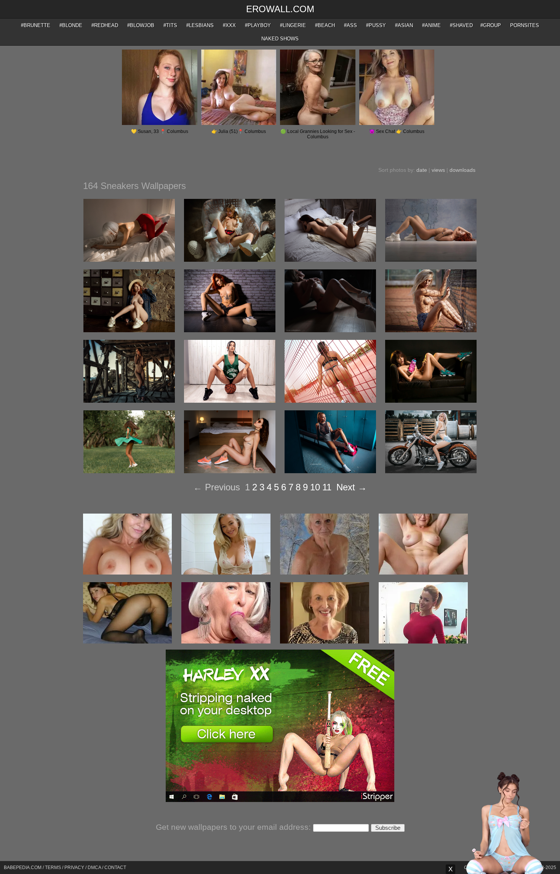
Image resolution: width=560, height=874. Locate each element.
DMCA (94, 867)
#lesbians (200, 25)
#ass (350, 25)
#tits (170, 25)
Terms (53, 867)
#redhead (104, 25)
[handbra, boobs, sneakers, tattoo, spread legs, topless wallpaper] (330, 330)
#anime (431, 25)
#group (490, 25)
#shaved (461, 25)
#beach (325, 25)
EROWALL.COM (280, 9)
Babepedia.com (23, 867)
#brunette (35, 25)
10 (315, 487)
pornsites (524, 25)
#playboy (258, 25)
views (438, 170)
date (421, 170)
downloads (462, 170)
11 (326, 487)
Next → (351, 487)
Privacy (74, 867)
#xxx (229, 25)
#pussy (376, 25)
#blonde (70, 25)
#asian (404, 25)
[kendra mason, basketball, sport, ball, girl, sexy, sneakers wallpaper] (229, 401)
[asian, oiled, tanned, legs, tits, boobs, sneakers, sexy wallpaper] (431, 401)
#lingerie (293, 25)
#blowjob (140, 25)
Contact (115, 867)
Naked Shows (280, 39)
